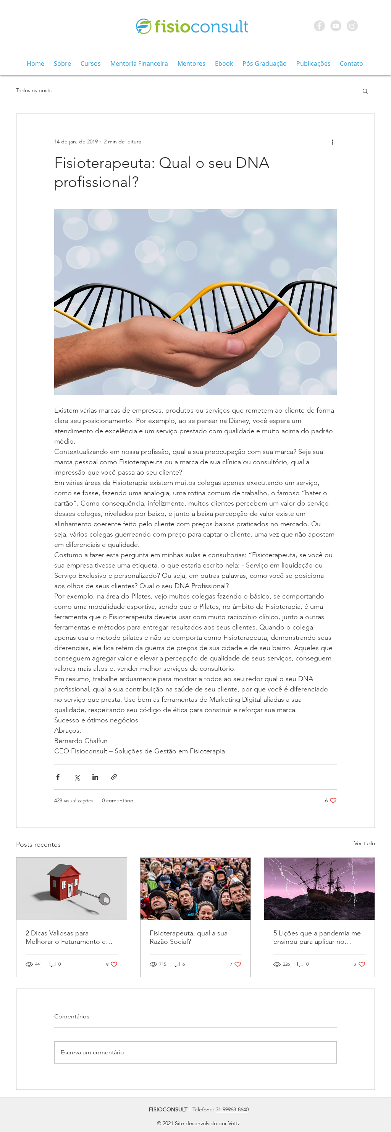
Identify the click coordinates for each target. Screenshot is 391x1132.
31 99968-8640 (232, 1109)
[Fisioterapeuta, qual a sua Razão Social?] (196, 889)
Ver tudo (364, 843)
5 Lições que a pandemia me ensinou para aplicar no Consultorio (317, 937)
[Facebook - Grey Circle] (319, 25)
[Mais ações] (332, 141)
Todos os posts (34, 90)
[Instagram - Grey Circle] (352, 25)
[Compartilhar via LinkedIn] (95, 777)
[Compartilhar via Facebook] (57, 777)
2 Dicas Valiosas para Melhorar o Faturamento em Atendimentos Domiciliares (68, 937)
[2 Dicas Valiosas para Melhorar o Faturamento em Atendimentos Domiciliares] (71, 889)
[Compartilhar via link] (114, 777)
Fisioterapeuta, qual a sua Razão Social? (189, 937)
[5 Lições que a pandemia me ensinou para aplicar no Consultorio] (319, 889)
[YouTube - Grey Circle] (335, 25)
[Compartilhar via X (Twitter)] (76, 777)
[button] (365, 91)
